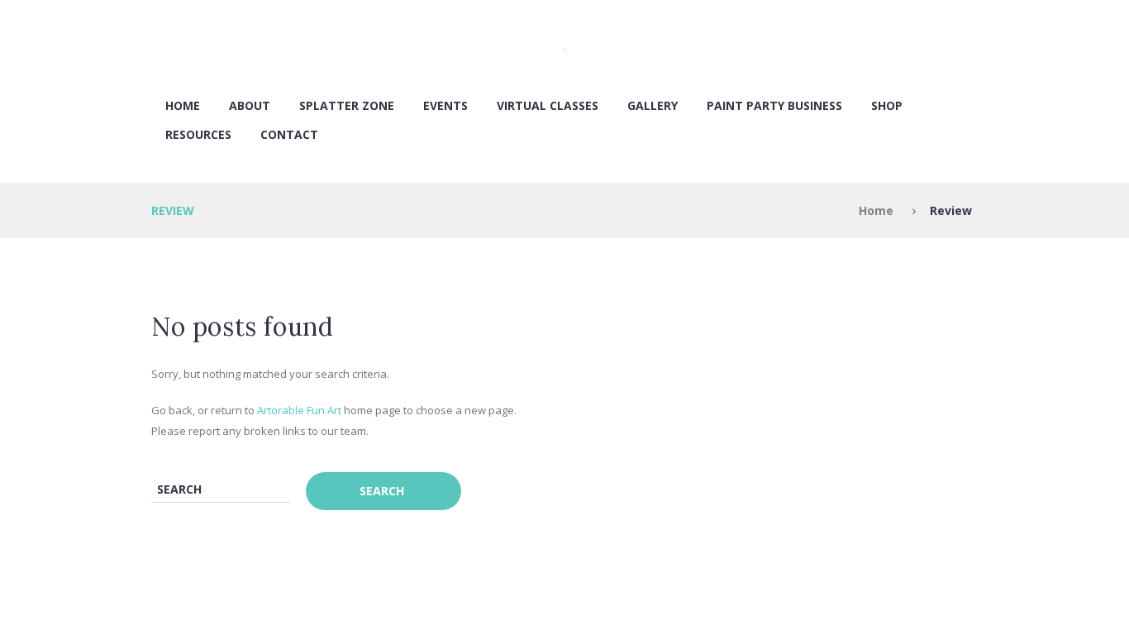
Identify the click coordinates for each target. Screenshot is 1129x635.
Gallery (652, 105)
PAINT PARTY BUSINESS (774, 105)
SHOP (887, 105)
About (249, 105)
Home (182, 105)
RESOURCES (198, 134)
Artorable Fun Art (299, 410)
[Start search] (383, 491)
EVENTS (445, 105)
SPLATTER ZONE (346, 105)
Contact (289, 134)
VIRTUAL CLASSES (547, 105)
